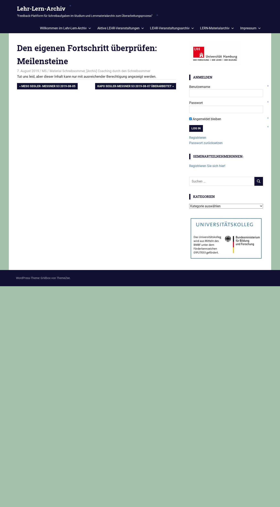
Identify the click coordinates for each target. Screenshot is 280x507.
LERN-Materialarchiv (215, 28)
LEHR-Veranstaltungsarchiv (170, 28)
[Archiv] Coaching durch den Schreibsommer (118, 71)
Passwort (196, 103)
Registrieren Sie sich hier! (207, 166)
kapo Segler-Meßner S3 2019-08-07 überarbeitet (134, 86)
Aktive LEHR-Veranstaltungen (118, 28)
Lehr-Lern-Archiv (41, 8)
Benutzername (199, 87)
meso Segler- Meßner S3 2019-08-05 (48, 86)
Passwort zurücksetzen (206, 143)
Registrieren (197, 138)
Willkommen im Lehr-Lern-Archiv (63, 28)
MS (44, 71)
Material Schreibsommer (67, 71)
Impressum (248, 28)
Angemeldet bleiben (206, 119)
